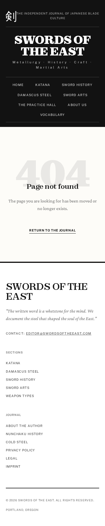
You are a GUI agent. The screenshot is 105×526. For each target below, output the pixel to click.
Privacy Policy (20, 450)
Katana (42, 85)
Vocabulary (52, 114)
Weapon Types (20, 396)
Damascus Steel (34, 95)
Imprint (13, 466)
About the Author (24, 426)
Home (18, 85)
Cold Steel (17, 442)
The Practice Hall (37, 105)
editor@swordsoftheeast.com (59, 333)
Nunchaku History (24, 434)
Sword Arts (75, 95)
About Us (77, 105)
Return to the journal (52, 230)
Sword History (77, 85)
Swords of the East (52, 45)
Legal (11, 458)
